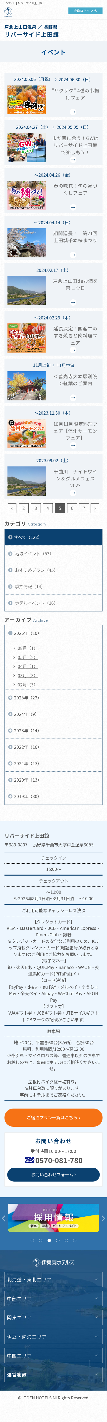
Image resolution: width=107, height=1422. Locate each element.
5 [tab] (66, 1240)
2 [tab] (40, 1240)
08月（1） (28, 648)
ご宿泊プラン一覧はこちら (52, 1117)
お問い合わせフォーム (52, 1174)
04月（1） (28, 666)
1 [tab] (32, 1240)
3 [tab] (49, 1240)
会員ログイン (83, 10)
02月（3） (28, 684)
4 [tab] (57, 1240)
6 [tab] (74, 1240)
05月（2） (28, 657)
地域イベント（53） (34, 553)
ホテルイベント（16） (36, 603)
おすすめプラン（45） (36, 570)
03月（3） (28, 675)
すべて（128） (28, 537)
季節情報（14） (29, 586)
